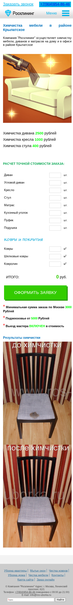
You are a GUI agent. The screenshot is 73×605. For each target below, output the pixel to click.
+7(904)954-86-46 (55, 4)
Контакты (58, 575)
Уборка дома (16, 575)
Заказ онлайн (46, 579)
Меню (51, 13)
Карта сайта (25, 579)
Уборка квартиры (15, 570)
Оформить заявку (35, 292)
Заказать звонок (18, 4)
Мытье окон (38, 570)
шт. (35, 175)
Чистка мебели (38, 575)
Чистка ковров (58, 570)
